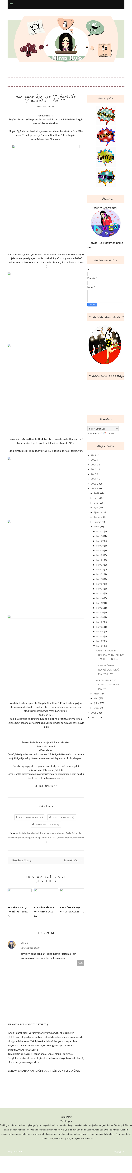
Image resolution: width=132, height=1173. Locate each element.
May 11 (100, 607)
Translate (111, 433)
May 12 (100, 602)
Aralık (96, 493)
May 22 (100, 569)
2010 (93, 717)
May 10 (100, 612)
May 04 (100, 631)
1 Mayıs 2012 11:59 (29, 947)
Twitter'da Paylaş (63, 817)
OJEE (54, 837)
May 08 (100, 617)
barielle (22, 833)
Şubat (97, 703)
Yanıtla (80, 963)
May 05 (100, 626)
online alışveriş (65, 837)
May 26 (100, 550)
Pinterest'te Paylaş (47, 824)
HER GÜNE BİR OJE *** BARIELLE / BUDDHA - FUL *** (108, 684)
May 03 (100, 636)
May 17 (100, 583)
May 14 (100, 598)
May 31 (100, 531)
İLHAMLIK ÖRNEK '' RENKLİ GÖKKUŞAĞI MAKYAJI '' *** (108, 669)
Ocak (96, 707)
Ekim (96, 502)
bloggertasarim (15, 1151)
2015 (93, 474)
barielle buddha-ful (36, 833)
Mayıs (96, 526)
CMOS (24, 942)
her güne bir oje (33, 837)
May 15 (100, 593)
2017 (93, 464)
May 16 (100, 588)
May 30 (100, 536)
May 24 (100, 560)
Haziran (97, 521)
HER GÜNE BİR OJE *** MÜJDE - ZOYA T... (18, 911)
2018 (93, 459)
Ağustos (98, 512)
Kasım (97, 497)
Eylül (96, 507)
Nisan (96, 693)
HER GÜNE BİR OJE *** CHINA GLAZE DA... (44, 911)
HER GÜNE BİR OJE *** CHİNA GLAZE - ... (72, 909)
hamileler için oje (16, 837)
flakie (68, 833)
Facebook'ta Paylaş (31, 817)
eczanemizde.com (66, 773)
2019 (93, 455)
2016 (93, 469)
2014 (93, 478)
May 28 (100, 545)
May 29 (100, 541)
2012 (93, 488)
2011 (93, 712)
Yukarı (118, 1152)
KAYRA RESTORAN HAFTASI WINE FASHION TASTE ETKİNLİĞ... (110, 654)
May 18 (100, 579)
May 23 (100, 564)
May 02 (100, 641)
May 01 (100, 645)
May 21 (100, 574)
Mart (96, 698)
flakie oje (76, 833)
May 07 (100, 622)
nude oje (46, 837)
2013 (93, 483)
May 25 (100, 555)
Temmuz (98, 517)
